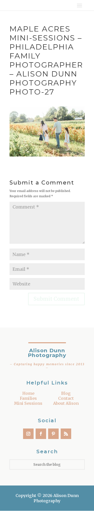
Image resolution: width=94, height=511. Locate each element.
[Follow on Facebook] (41, 433)
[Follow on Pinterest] (53, 433)
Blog (66, 393)
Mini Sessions (28, 403)
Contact (66, 398)
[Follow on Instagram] (28, 433)
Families (28, 398)
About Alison (66, 403)
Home (28, 393)
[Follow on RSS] (66, 433)
